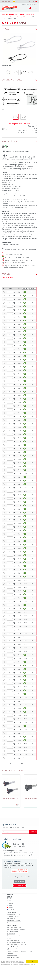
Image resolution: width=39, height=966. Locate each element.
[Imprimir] (9, 1)
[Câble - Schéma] (20, 97)
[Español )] (15, 1)
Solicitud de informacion (14, 914)
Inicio (3, 15)
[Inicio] (3, 1)
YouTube (11, 907)
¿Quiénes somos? (12, 949)
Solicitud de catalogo (13, 916)
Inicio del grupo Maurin (13, 957)
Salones (9, 896)
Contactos (10, 953)
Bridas (9, 938)
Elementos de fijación (13, 940)
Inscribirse (33, 832)
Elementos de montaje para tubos (16, 944)
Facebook (11, 910)
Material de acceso (12, 931)
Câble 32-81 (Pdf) (7, 278)
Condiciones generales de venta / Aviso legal (19, 951)
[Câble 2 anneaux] (20, 50)
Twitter (11, 905)
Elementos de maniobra (14, 927)
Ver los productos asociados (19, 124)
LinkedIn (11, 903)
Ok (32, 961)
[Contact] (6, 1)
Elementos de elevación (14, 936)
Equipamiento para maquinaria (16, 942)
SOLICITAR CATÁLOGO (19, 885)
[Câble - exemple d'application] (23, 117)
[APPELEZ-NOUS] (20, 1)
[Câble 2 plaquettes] (15, 72)
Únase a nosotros (12, 955)
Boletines (10, 899)
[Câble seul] (30, 72)
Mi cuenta (30, 1)
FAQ (29, 877)
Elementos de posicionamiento (15, 929)
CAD (19, 292)
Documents (17, 805)
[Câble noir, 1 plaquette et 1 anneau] (23, 72)
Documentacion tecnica (13, 920)
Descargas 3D (11, 918)
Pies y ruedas (11, 934)
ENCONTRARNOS (19, 881)
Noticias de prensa (12, 901)
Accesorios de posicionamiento (22, 17)
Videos (9, 923)
